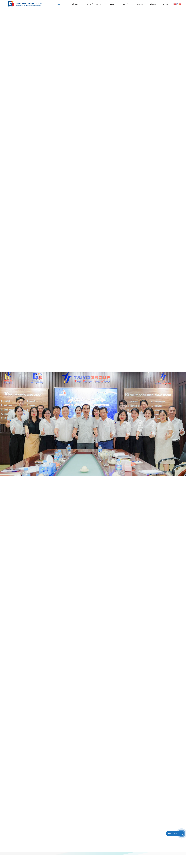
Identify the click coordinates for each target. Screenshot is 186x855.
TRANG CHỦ (60, 4)
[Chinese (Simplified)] (175, 4)
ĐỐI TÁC (153, 4)
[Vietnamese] (180, 4)
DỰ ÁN (112, 4)
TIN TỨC (125, 4)
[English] (177, 4)
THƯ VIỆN (140, 4)
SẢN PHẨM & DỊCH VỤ (94, 4)
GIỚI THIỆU (74, 4)
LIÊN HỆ (165, 4)
